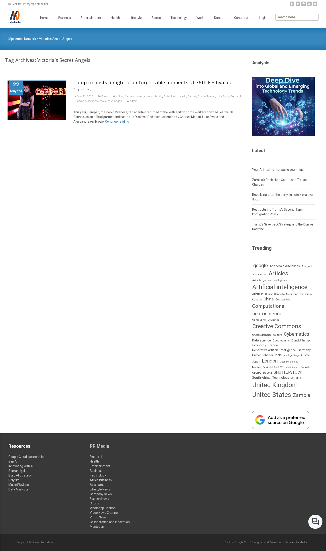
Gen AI (13, 461)
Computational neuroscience (269, 309)
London (270, 361)
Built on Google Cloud (238, 542)
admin (133, 101)
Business (64, 18)
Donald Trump (300, 340)
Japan (256, 361)
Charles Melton (206, 96)
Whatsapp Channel (103, 508)
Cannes (192, 96)
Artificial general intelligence (269, 280)
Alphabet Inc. (259, 274)
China (268, 299)
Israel (307, 355)
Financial (96, 457)
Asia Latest (98, 484)
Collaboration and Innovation (110, 522)
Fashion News (99, 498)
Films (104, 96)
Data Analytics (18, 489)
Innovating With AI (20, 466)
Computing (259, 319)
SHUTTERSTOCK (288, 372)
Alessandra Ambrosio (137, 96)
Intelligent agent (292, 355)
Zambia (301, 395)
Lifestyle (136, 18)
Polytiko (14, 480)
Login (263, 18)
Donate (219, 18)
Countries (273, 319)
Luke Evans (223, 96)
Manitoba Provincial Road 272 (268, 367)
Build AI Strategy (20, 475)
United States (271, 394)
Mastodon (97, 526)
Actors (120, 96)
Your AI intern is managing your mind (278, 169)
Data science (261, 340)
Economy (259, 345)
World (200, 18)
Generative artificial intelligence (274, 350)
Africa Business (101, 480)
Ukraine (296, 377)
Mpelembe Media (296, 542)
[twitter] (298, 5)
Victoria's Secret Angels (108, 101)
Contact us (241, 18)
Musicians (291, 367)
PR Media (99, 446)
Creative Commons (276, 326)
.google (260, 265)
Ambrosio (156, 96)
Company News (101, 494)
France (273, 345)
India (278, 355)
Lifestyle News (100, 489)
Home (44, 18)
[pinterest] (303, 5)
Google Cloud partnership (26, 457)
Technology (179, 18)
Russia (267, 372)
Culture (277, 334)
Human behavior (262, 355)
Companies (282, 299)
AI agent (307, 266)
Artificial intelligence (280, 287)
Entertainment (91, 18)
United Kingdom (275, 385)
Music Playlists (18, 484)
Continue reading (117, 121)
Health (115, 18)
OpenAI (256, 372)
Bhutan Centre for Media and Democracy (288, 294)
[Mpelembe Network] (11, 17)
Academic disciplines (285, 266)
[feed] (309, 5)
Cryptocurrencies (261, 334)
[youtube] (315, 5)
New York (304, 367)
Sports (156, 18)
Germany (304, 350)
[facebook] (292, 5)
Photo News (98, 517)
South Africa (261, 378)
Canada (257, 299)
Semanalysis (17, 471)
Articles (278, 273)
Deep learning (281, 340)
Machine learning (288, 361)
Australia (257, 294)
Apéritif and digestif (175, 96)
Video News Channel (104, 512)
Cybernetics (296, 334)
